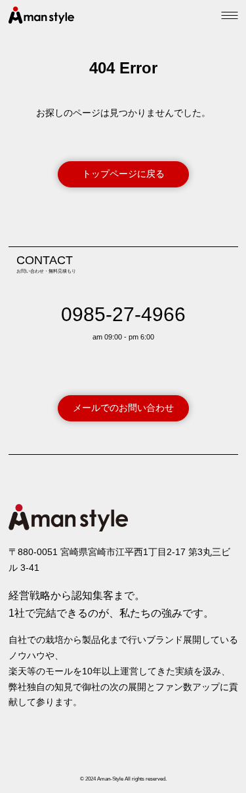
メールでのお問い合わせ (123, 407)
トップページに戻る (123, 173)
